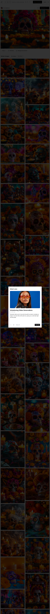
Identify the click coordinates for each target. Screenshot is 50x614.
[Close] (40, 288)
